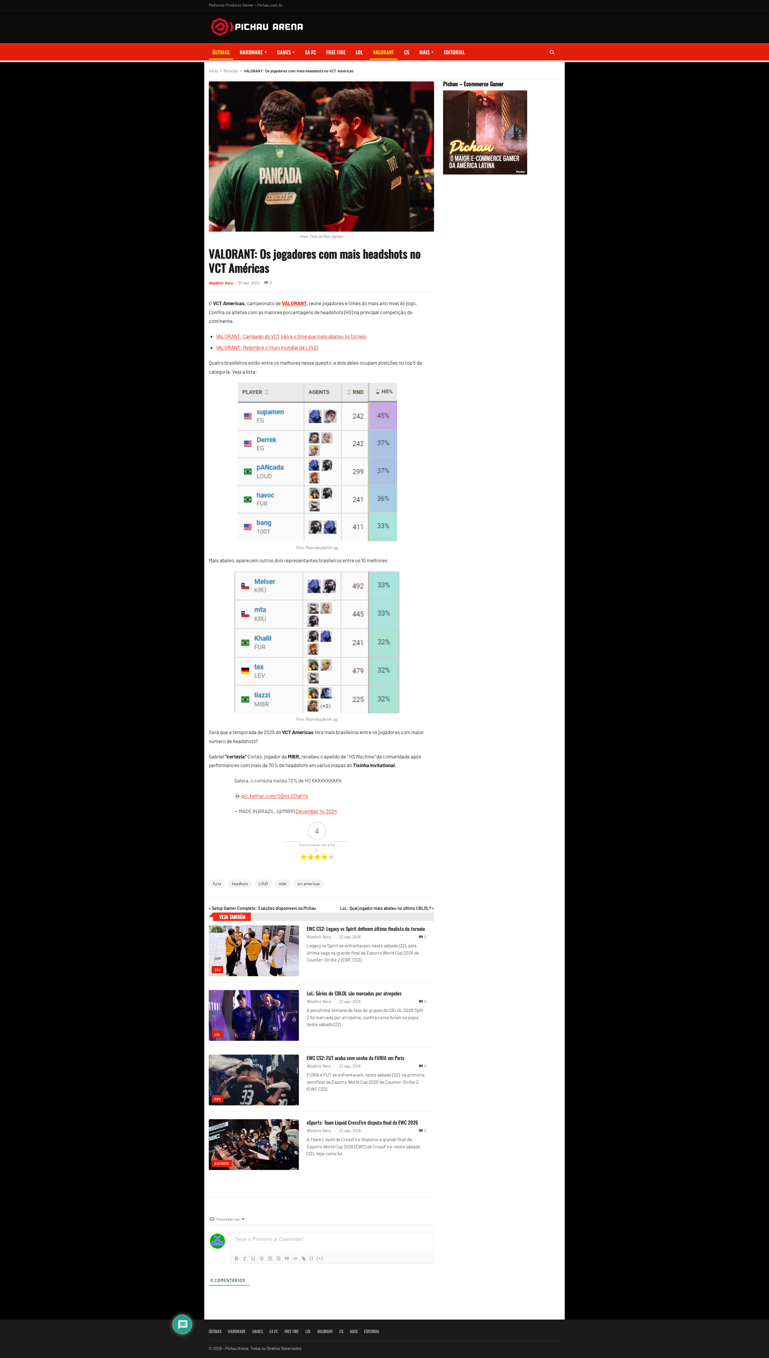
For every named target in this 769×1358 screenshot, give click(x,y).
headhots (240, 883)
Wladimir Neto (221, 283)
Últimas (220, 52)
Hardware (251, 52)
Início (213, 70)
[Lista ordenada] (270, 1258)
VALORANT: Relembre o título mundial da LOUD (267, 347)
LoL (359, 52)
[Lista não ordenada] (278, 1258)
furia (217, 883)
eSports (221, 1163)
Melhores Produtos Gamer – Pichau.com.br (246, 5)
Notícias (231, 70)
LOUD (263, 883)
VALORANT (383, 52)
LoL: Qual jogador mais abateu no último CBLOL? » (387, 908)
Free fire (335, 52)
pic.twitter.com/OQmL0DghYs (275, 796)
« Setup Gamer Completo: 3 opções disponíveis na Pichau (262, 908)
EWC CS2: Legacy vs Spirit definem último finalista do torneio (366, 928)
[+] (320, 1258)
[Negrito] (236, 1258)
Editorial (454, 52)
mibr (283, 883)
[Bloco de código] (295, 1258)
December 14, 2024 (316, 811)
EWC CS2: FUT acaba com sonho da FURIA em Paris (355, 1058)
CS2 (217, 970)
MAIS (424, 52)
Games (284, 52)
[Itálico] (245, 1258)
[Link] (303, 1258)
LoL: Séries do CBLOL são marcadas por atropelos (354, 993)
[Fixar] (261, 1258)
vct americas (308, 883)
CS (406, 52)
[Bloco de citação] (287, 1258)
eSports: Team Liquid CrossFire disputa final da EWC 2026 (362, 1122)
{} (311, 1258)
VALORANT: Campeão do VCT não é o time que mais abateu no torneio (291, 336)
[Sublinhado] (253, 1258)
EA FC (310, 52)
